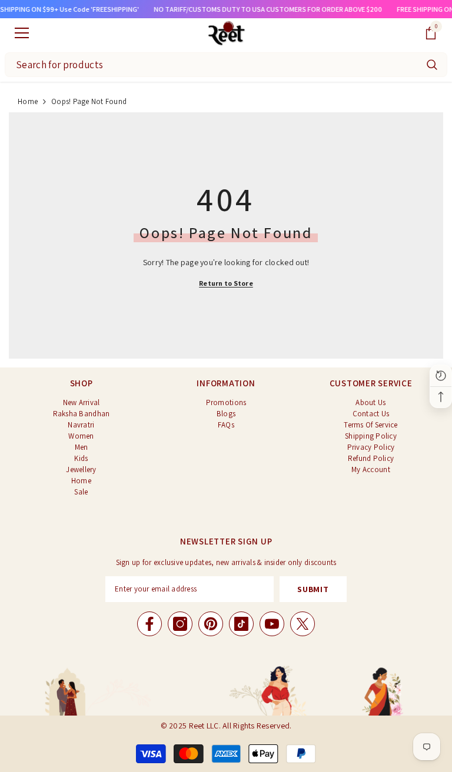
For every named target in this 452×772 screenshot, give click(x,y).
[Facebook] (149, 623)
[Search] (432, 64)
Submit (312, 589)
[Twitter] (302, 623)
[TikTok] (241, 623)
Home (28, 101)
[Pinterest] (210, 623)
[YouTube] (272, 623)
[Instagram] (180, 623)
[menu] (22, 33)
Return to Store (226, 283)
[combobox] (211, 64)
